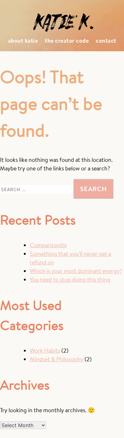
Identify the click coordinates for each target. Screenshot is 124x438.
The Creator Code (67, 41)
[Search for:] (36, 189)
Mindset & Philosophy (56, 359)
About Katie (23, 41)
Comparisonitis (48, 245)
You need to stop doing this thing (70, 280)
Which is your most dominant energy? (76, 271)
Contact (106, 41)
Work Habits (45, 351)
